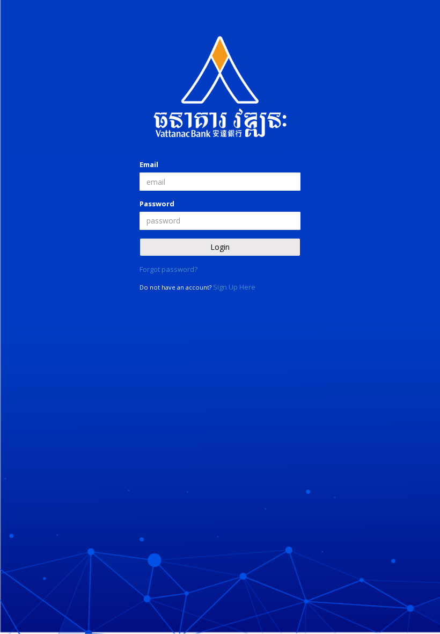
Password (157, 203)
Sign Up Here (234, 287)
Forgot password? (168, 269)
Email (149, 164)
